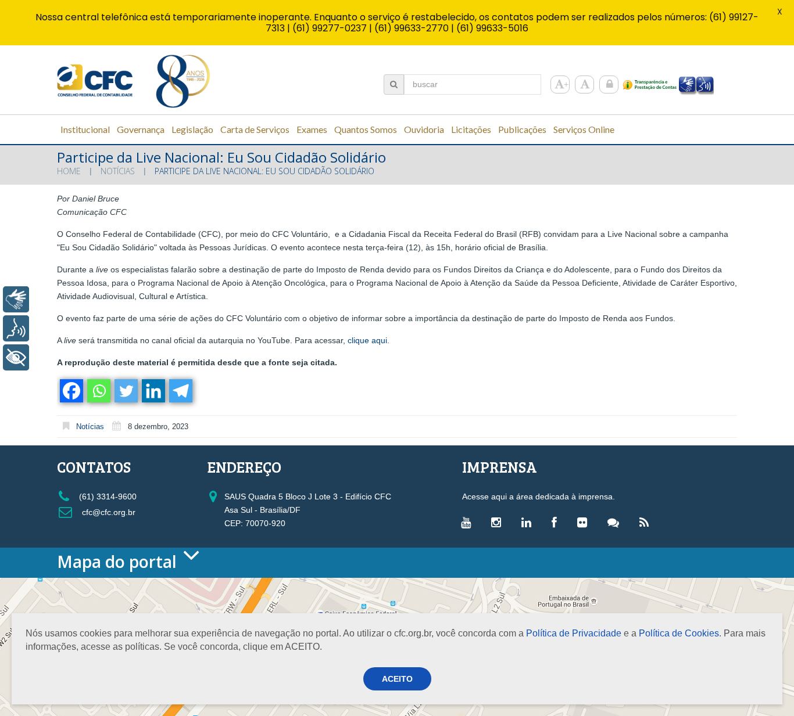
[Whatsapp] (97, 390)
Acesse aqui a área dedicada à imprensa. (538, 496)
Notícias (118, 171)
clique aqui (367, 340)
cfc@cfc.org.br (107, 512)
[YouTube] (468, 522)
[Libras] (16, 299)
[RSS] (647, 522)
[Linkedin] (152, 390)
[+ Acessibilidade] (16, 357)
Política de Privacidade (573, 633)
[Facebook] (70, 390)
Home (69, 171)
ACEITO (397, 678)
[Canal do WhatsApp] (616, 522)
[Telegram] (179, 390)
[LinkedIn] (529, 522)
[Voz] (16, 328)
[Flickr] (585, 522)
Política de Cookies (679, 633)
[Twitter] (125, 390)
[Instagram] (499, 522)
